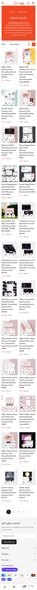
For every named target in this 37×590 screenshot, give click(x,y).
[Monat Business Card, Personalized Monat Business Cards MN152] (27, 440)
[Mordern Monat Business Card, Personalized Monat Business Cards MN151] (10, 98)
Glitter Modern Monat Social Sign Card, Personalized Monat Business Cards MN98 (9, 419)
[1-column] (29, 44)
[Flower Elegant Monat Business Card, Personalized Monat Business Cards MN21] (27, 174)
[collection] (14, 587)
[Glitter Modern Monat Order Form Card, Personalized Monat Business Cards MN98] (10, 367)
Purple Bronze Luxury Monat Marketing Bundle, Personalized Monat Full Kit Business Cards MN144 (9, 305)
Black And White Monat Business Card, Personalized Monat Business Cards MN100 (9, 150)
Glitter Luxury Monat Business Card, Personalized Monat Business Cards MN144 (26, 304)
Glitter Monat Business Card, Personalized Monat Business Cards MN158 (9, 72)
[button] (33, 2)
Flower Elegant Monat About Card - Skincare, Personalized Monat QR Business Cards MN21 (27, 151)
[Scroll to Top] (33, 579)
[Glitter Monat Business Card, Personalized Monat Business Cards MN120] (27, 98)
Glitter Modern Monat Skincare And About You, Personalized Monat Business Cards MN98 (10, 343)
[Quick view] (13, 61)
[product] (4, 587)
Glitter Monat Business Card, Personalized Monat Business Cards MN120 (26, 113)
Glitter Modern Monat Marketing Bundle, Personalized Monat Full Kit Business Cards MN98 (27, 419)
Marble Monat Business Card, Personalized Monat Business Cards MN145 (26, 492)
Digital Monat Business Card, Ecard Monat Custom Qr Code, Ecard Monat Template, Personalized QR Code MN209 (27, 74)
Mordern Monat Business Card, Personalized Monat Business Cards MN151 (9, 113)
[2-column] (33, 44)
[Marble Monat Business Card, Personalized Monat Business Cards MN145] (27, 477)
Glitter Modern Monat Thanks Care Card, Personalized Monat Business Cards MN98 (27, 382)
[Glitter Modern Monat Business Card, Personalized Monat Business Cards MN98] (10, 440)
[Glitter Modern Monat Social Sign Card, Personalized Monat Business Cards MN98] (10, 404)
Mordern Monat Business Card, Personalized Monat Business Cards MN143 (9, 492)
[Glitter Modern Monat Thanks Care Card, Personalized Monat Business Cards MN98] (27, 367)
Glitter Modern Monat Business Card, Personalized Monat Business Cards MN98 (9, 456)
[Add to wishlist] (9, 61)
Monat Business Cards (15, 22)
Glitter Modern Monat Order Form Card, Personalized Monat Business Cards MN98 (9, 382)
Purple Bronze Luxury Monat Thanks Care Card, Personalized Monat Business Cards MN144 (27, 265)
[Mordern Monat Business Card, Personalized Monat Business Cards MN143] (10, 477)
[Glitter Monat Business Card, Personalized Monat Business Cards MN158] (10, 56)
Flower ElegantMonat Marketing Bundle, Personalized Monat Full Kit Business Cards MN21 (9, 189)
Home (12, 12)
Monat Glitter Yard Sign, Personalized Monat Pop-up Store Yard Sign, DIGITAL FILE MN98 (9, 226)
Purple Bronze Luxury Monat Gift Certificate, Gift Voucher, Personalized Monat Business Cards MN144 (9, 266)
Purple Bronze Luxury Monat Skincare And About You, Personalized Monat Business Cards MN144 (27, 227)
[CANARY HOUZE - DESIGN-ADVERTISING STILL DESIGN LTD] (18, 3)
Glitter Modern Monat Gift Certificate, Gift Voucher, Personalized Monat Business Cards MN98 (27, 344)
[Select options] (6, 61)
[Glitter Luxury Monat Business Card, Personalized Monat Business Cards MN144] (27, 289)
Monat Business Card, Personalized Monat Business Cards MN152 (27, 455)
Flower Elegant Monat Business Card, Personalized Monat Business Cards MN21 (27, 188)
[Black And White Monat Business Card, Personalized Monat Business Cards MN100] (10, 134)
